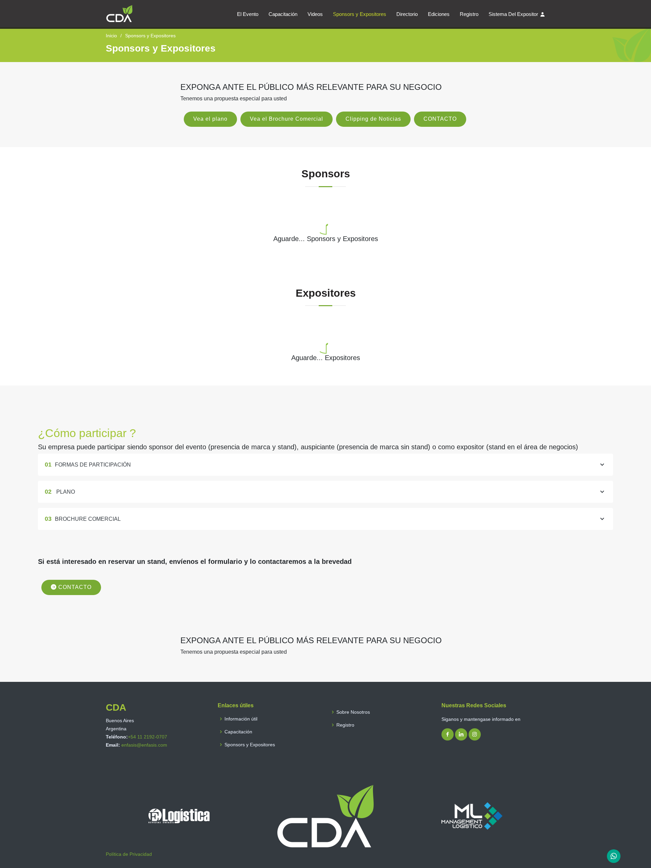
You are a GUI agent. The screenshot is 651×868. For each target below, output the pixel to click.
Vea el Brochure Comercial (286, 119)
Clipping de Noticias (373, 119)
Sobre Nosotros (353, 712)
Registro (469, 14)
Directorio (407, 14)
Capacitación (283, 14)
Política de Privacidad (129, 854)
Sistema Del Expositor (513, 14)
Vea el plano (210, 119)
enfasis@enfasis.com (144, 745)
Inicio (111, 35)
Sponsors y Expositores (359, 14)
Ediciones (439, 14)
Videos (315, 14)
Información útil (240, 718)
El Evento (247, 14)
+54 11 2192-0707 (147, 736)
